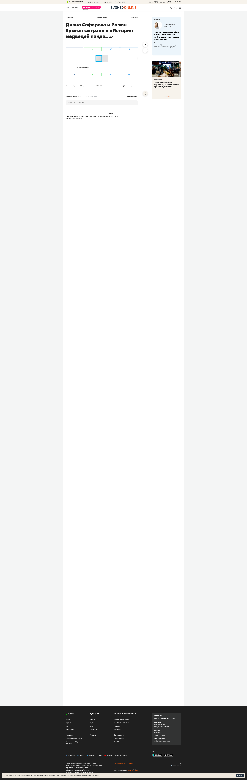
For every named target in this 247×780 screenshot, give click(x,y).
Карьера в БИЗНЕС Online (74, 738)
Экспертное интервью (125, 713)
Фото (91, 726)
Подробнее (95, 775)
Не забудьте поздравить (121, 723)
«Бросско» (156, 26)
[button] (105, 58)
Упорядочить (131, 96)
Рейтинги (117, 726)
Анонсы (92, 719)
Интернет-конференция (121, 719)
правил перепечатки (133, 770)
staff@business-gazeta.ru (162, 741)
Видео (92, 723)
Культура (94, 713)
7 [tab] (169, 96)
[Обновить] (145, 93)
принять (239, 775)
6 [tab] (168, 96)
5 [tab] (167, 96)
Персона (68, 723)
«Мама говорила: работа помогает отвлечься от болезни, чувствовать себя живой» (155, 36)
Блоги (67, 726)
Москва (162, 2)
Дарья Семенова (158, 24)
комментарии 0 (102, 17)
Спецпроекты (119, 735)
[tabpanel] (155, 35)
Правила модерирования (74, 118)
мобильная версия (121, 755)
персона (157, 19)
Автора (93, 96)
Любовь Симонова (84, 67)
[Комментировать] (145, 44)
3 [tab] (165, 96)
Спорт (71, 713)
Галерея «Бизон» (119, 738)
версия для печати (132, 86)
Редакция (69, 735)
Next (179, 53)
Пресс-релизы (70, 729)
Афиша (68, 719)
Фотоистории (94, 729)
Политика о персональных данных (123, 763)
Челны (151, 2)
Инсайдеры (117, 729)
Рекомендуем (154, 79)
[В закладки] (145, 50)
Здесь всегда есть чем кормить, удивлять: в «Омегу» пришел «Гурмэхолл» (162, 84)
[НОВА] (91, 8)
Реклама (93, 735)
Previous (155, 53)
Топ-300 (116, 742)
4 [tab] (166, 96)
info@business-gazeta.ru (161, 727)
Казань (68, 7)
